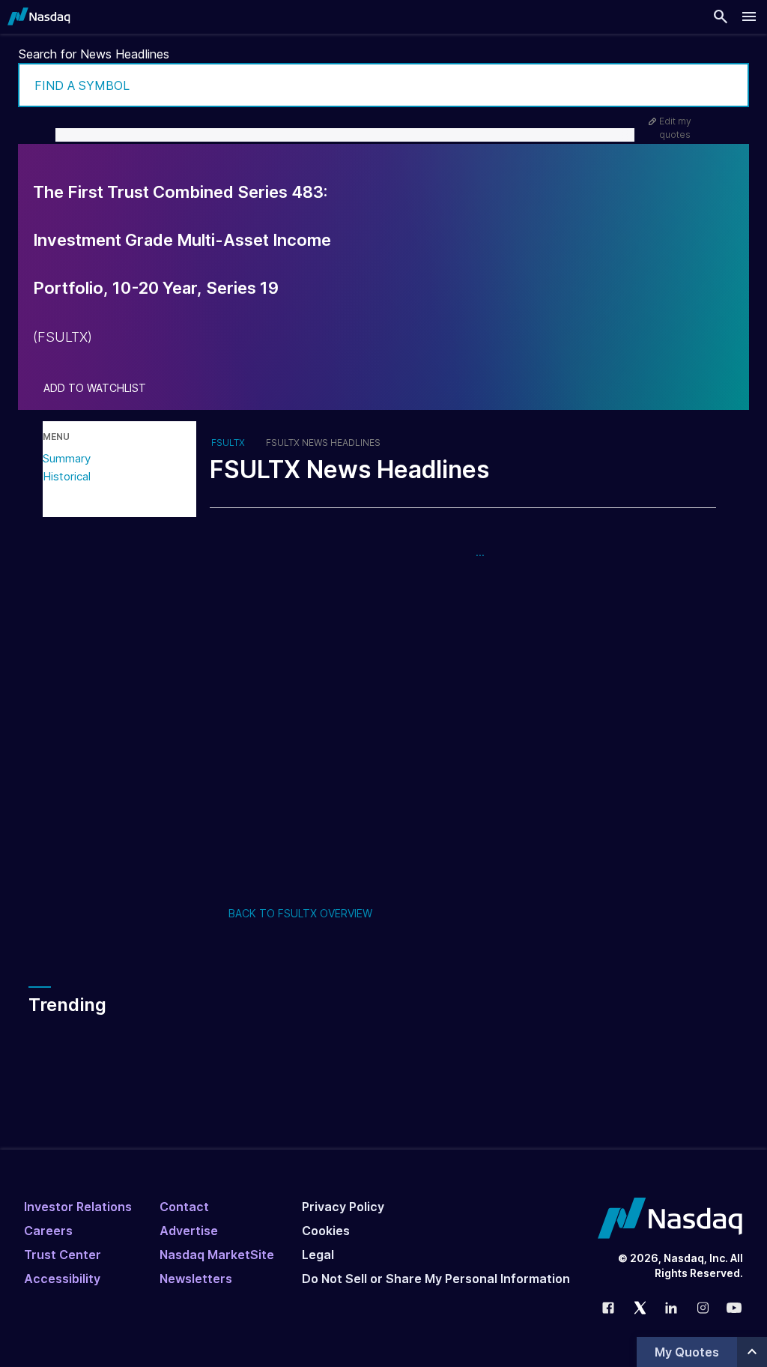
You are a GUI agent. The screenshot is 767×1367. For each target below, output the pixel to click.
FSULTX (228, 442)
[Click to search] (727, 85)
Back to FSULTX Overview (300, 913)
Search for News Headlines (94, 53)
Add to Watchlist (94, 388)
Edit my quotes (675, 127)
